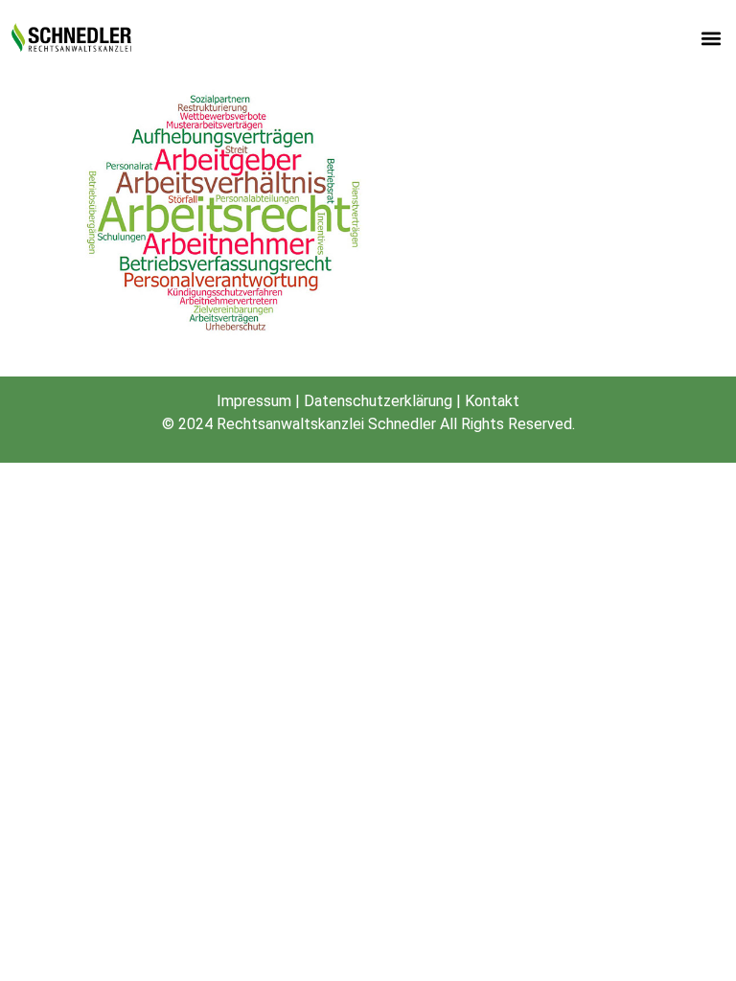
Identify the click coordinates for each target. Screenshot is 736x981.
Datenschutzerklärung (378, 401)
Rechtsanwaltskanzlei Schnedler (326, 424)
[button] (710, 39)
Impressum (254, 401)
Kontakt (492, 401)
